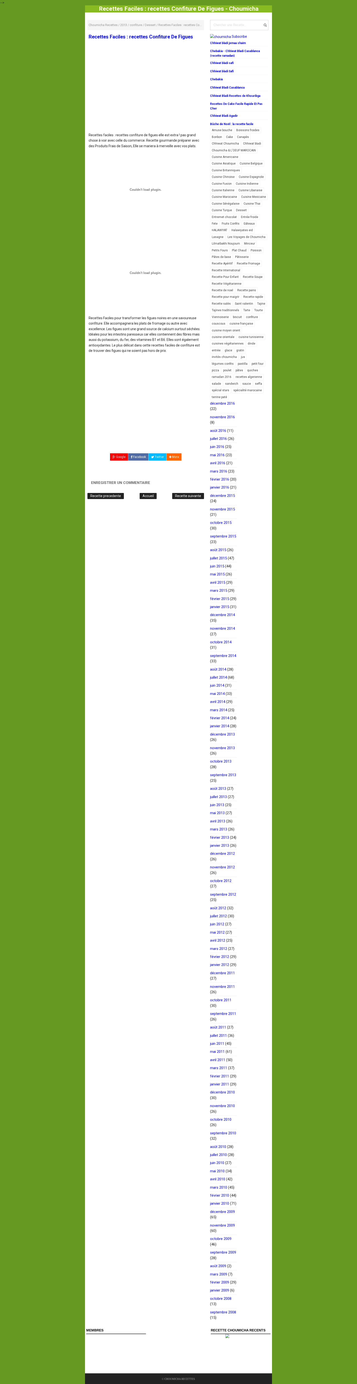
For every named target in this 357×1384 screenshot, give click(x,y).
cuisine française (241, 323)
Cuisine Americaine (225, 157)
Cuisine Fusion (222, 183)
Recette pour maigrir (225, 297)
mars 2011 (218, 1068)
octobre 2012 (220, 881)
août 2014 (218, 669)
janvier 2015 (219, 607)
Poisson (256, 250)
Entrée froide (249, 217)
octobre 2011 (220, 1000)
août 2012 (218, 908)
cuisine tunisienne (251, 337)
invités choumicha (224, 357)
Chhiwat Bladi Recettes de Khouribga (235, 96)
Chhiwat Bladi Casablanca (227, 87)
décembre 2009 (222, 1212)
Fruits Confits (230, 223)
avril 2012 (217, 940)
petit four (258, 363)
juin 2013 (217, 805)
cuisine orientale (223, 337)
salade (216, 383)
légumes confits (223, 363)
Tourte (258, 310)
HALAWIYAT (219, 230)
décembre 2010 (222, 1092)
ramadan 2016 (221, 377)
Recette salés (221, 303)
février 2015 (219, 599)
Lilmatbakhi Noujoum (226, 243)
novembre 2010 (222, 1106)
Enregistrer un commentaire (120, 483)
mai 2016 (217, 455)
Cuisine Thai (252, 203)
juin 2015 (217, 566)
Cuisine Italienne (223, 190)
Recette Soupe (253, 277)
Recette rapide (253, 297)
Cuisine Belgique (251, 163)
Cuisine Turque (222, 210)
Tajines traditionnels (225, 310)
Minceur (249, 243)
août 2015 (218, 550)
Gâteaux (249, 223)
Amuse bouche (222, 130)
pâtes (239, 370)
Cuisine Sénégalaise (225, 203)
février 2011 (219, 1076)
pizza (215, 370)
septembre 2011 (223, 1013)
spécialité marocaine (247, 390)
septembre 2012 (223, 894)
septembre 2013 (223, 775)
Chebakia (216, 79)
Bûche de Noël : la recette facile (231, 124)
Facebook (139, 457)
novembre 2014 (222, 628)
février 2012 (219, 957)
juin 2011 (217, 1043)
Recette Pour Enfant (225, 277)
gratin (240, 350)
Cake (229, 137)
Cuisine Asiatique (224, 163)
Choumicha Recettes (179, 1378)
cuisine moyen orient (226, 330)
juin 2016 (217, 447)
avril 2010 (217, 1179)
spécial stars (220, 390)
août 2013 (218, 788)
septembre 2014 (223, 656)
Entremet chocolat (224, 217)
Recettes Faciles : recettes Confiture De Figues (141, 37)
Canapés (243, 137)
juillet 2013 (218, 797)
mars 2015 (218, 590)
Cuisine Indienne (247, 183)
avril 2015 (217, 582)
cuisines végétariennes (228, 343)
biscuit (237, 317)
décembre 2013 (222, 734)
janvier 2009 (219, 1290)
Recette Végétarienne (226, 283)
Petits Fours (220, 250)
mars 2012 (218, 949)
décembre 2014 (222, 615)
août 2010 (218, 1147)
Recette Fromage (248, 263)
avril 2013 (217, 821)
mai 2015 (217, 574)
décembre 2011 (222, 973)
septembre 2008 (223, 1312)
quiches (252, 370)
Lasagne (217, 237)
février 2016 (219, 479)
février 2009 (219, 1282)
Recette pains (246, 290)
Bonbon (217, 137)
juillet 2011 (218, 1035)
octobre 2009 (220, 1239)
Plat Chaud (239, 250)
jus (243, 357)
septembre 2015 (223, 536)
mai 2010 (217, 1171)
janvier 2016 (219, 487)
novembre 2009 (222, 1225)
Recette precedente (105, 496)
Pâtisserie (242, 257)
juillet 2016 (218, 439)
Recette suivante (188, 496)
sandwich (231, 383)
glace (228, 350)
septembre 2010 (223, 1133)
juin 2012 (217, 924)
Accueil (148, 496)
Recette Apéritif (222, 263)
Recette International (226, 270)
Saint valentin (244, 303)
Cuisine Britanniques (226, 170)
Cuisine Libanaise (250, 190)
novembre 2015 (222, 509)
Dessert (241, 210)
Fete (215, 223)
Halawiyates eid (242, 230)
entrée (216, 350)
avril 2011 (217, 1060)
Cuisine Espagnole (251, 177)
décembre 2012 (222, 853)
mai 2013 (217, 813)
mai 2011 (217, 1051)
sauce (246, 383)
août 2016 (218, 430)
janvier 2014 (219, 726)
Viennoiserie (220, 317)
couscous (218, 323)
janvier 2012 (219, 965)
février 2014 (219, 718)
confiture (252, 317)
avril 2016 (217, 463)
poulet (227, 370)
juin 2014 (217, 685)
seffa (258, 383)
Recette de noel (222, 290)
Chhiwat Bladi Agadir (224, 116)
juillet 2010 (218, 1155)
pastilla (242, 363)
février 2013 (219, 837)
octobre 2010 (220, 1119)
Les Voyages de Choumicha (246, 237)
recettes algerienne (249, 377)
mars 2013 (218, 829)
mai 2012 (217, 932)
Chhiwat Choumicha (225, 143)
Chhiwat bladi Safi (222, 71)
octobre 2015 (220, 522)
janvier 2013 (219, 845)
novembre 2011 (222, 986)
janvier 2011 (219, 1084)
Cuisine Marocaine (224, 197)
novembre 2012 (222, 867)
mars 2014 (218, 710)
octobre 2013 (220, 761)
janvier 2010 (219, 1203)
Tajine (261, 303)
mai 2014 (217, 694)
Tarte (246, 310)
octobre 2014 (220, 642)
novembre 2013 (222, 748)
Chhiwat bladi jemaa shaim (228, 43)
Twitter (159, 457)
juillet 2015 (218, 558)
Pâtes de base (221, 257)
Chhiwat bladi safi (222, 63)
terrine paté (219, 397)
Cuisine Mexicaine (253, 197)
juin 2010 (217, 1163)
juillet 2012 (218, 916)
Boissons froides (247, 130)
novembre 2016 (222, 417)
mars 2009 (218, 1274)
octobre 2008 (220, 1298)
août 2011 (218, 1027)
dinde (251, 343)
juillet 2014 (218, 677)
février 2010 (219, 1195)
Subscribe (239, 36)
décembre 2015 (222, 495)
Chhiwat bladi (252, 143)
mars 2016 (218, 471)
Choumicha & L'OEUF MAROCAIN (234, 150)
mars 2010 (218, 1187)
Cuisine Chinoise (223, 177)
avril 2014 (217, 702)
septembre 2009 (223, 1252)
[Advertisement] (146, 97)
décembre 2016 (222, 403)
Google (120, 457)
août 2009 (218, 1266)
